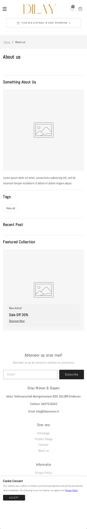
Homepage (43, 433)
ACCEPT (14, 497)
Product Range (43, 439)
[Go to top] (81, 520)
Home (7, 42)
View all (10, 208)
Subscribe (71, 374)
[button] (5, 9)
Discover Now (17, 321)
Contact (43, 445)
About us (43, 450)
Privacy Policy (43, 473)
